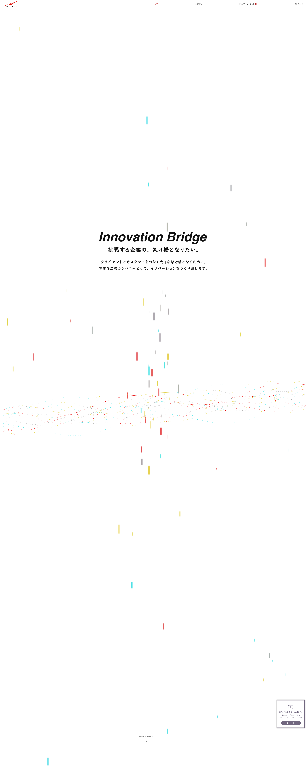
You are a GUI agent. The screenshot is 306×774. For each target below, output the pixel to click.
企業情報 (198, 4)
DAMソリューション (247, 4)
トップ (155, 4)
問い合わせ (299, 4)
